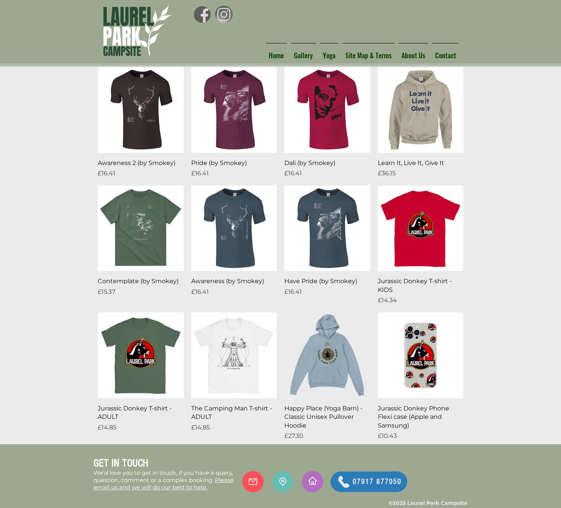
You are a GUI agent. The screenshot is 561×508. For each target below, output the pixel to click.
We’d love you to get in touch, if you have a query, (163, 472)
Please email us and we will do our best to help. (164, 483)
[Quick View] (141, 110)
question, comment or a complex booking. (154, 480)
